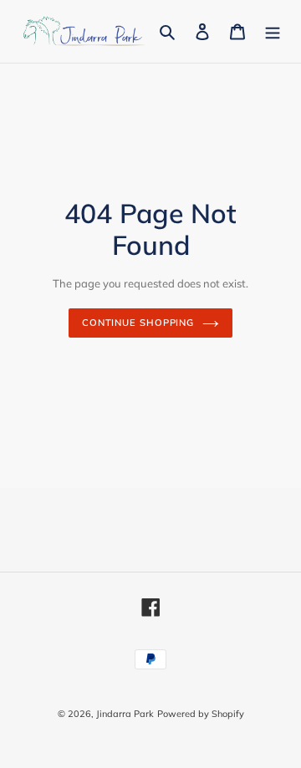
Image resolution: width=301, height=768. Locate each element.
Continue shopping (138, 322)
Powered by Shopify (200, 714)
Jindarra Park (125, 714)
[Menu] (272, 31)
